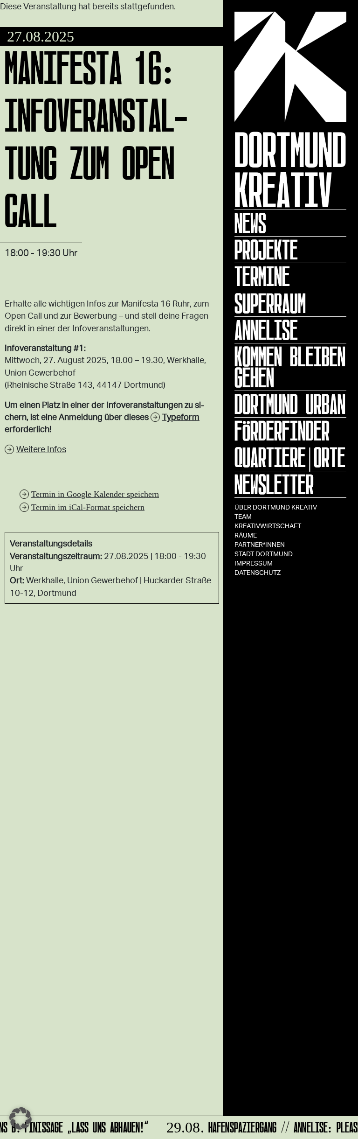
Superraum (270, 303)
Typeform (181, 417)
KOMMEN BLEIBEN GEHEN (289, 367)
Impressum (253, 563)
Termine (262, 276)
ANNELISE (266, 330)
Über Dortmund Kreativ (275, 507)
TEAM (243, 516)
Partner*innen (259, 544)
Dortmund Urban (289, 404)
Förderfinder (282, 431)
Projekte (266, 250)
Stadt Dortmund (263, 554)
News (250, 223)
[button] (20, 1118)
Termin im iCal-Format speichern (88, 507)
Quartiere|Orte (289, 457)
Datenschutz (257, 572)
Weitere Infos (41, 449)
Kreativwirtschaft (267, 526)
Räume (245, 535)
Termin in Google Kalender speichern (95, 494)
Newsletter (274, 484)
